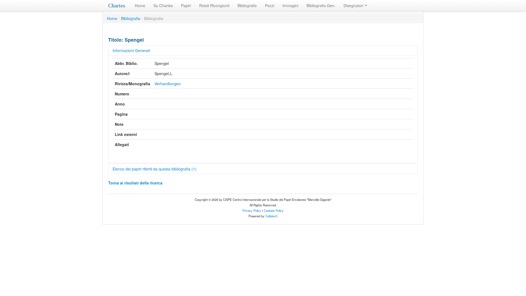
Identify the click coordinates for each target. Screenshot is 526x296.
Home (140, 5)
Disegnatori (354, 5)
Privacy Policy (251, 210)
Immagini (290, 5)
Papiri (186, 5)
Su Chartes (163, 5)
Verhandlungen (168, 83)
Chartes (116, 5)
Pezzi (269, 5)
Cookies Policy (274, 210)
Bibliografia (247, 5)
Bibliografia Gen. (321, 5)
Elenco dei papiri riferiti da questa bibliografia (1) (154, 169)
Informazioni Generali (131, 50)
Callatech (271, 216)
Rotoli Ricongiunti (214, 5)
